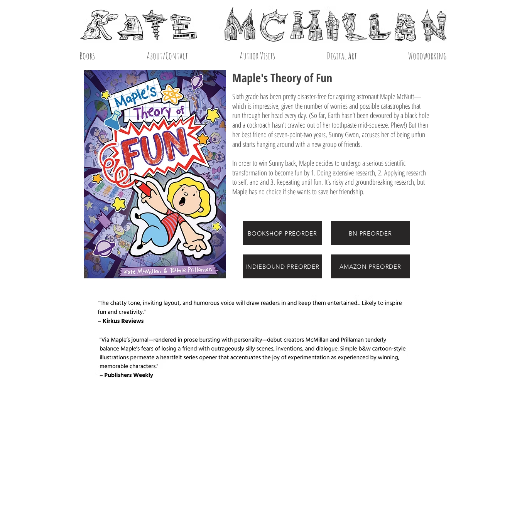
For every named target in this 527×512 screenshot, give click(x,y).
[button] (341, 56)
